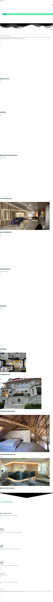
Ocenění (3, 599)
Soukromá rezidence (7, 411)
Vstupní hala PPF (6, 198)
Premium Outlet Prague (8, 155)
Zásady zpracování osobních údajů (4, 591)
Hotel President (6, 232)
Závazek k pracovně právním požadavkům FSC (16, 591)
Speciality (5, 597)
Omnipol (3, 112)
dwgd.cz (50, 591)
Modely (4, 596)
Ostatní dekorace (4, 595)
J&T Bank (3, 306)
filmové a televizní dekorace (6, 513)
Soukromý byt (5, 269)
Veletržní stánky (4, 598)
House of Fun (4, 78)
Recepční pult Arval (7, 488)
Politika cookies (24, 591)
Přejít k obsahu (2, 0)
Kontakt (3, 600)
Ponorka (3, 349)
